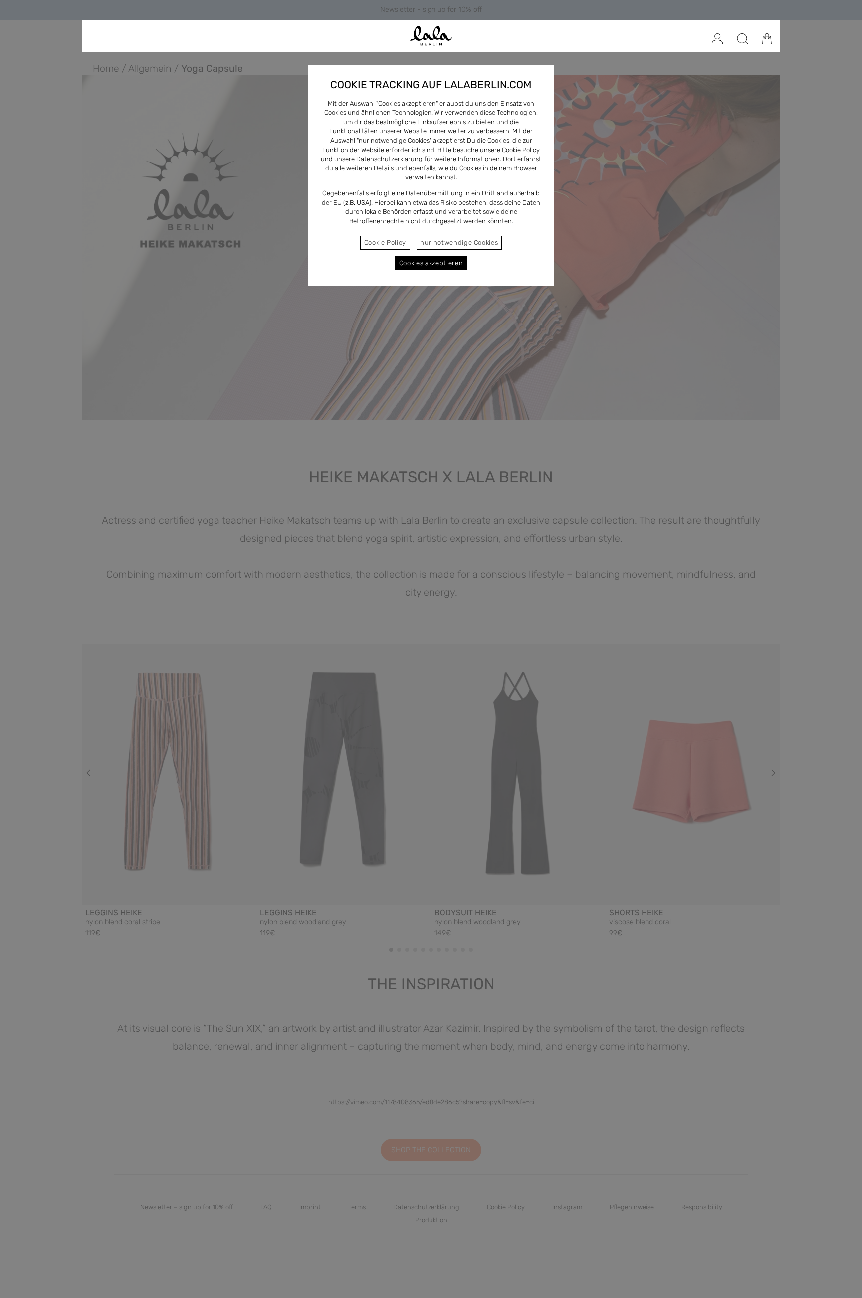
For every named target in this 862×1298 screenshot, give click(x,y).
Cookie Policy (385, 242)
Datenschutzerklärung (389, 158)
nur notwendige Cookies (459, 242)
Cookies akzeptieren (431, 263)
